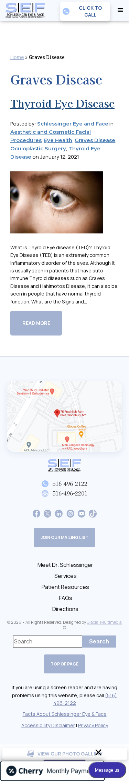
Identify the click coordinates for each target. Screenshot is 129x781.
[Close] (98, 752)
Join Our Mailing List (64, 537)
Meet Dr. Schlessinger (65, 565)
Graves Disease (95, 140)
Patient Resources (65, 587)
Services (65, 576)
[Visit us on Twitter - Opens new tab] (47, 513)
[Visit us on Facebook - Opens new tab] (36, 513)
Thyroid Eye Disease (62, 103)
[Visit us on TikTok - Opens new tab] (92, 513)
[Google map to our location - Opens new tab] (64, 416)
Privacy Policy (93, 725)
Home (17, 57)
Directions (65, 609)
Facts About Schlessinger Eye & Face (65, 714)
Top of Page (64, 664)
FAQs (65, 598)
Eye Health (58, 140)
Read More (36, 323)
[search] (99, 641)
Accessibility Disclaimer (48, 725)
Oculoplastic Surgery (38, 148)
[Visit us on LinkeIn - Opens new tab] (58, 513)
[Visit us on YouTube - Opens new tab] (81, 513)
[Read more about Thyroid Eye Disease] (56, 207)
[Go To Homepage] (64, 465)
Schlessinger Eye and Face (72, 123)
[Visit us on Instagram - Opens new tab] (70, 513)
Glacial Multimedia (104, 622)
